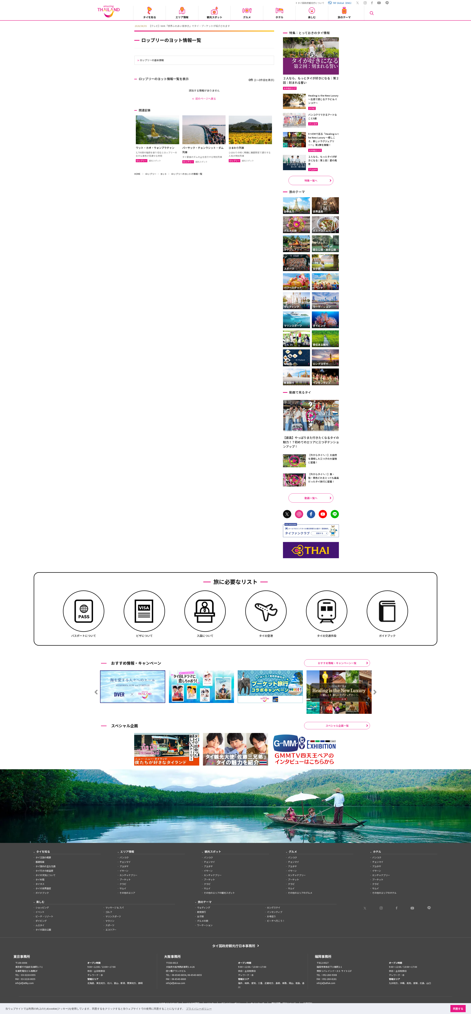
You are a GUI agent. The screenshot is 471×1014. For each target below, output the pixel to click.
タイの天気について (45, 875)
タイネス (40, 884)
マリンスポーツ (113, 916)
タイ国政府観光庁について (311, 2)
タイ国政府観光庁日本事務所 (233, 945)
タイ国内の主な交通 (45, 866)
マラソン (109, 920)
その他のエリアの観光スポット (219, 892)
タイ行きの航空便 (44, 870)
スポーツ (109, 925)
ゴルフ (108, 912)
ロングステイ (273, 907)
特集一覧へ (310, 180)
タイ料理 (40, 879)
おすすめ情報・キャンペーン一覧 (337, 663)
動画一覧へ (310, 498)
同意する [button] (458, 1008)
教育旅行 (201, 912)
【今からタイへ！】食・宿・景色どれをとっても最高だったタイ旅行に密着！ (323, 477)
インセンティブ (274, 912)
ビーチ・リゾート (44, 916)
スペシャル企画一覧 (337, 725)
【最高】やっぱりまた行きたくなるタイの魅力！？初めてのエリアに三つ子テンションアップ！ (311, 442)
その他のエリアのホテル (384, 892)
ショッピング (42, 907)
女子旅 (200, 916)
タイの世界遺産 (43, 888)
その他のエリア (127, 892)
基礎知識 (40, 862)
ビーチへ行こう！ (276, 920)
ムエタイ (40, 925)
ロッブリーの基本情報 (152, 60)
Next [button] (339, 25)
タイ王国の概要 (43, 857)
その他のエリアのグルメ (300, 892)
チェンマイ (125, 862)
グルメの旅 (202, 920)
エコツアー (110, 929)
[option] (235, 25)
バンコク (124, 857)
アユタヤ (124, 866)
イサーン (124, 870)
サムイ (123, 888)
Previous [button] (131, 25)
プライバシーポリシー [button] (199, 1008)
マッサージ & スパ (114, 907)
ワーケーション (205, 925)
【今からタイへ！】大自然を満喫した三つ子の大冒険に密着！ (322, 458)
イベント (40, 912)
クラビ (123, 884)
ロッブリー (150, 173)
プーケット (125, 879)
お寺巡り (271, 916)
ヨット (163, 173)
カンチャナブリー (128, 875)
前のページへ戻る (205, 98)
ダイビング (41, 920)
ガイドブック (42, 892)
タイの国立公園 (43, 929)
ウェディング (203, 907)
